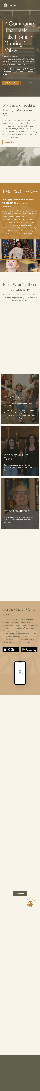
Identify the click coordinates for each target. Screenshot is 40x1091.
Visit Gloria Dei (10, 83)
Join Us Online (28, 83)
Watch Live (9, 142)
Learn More (20, 401)
